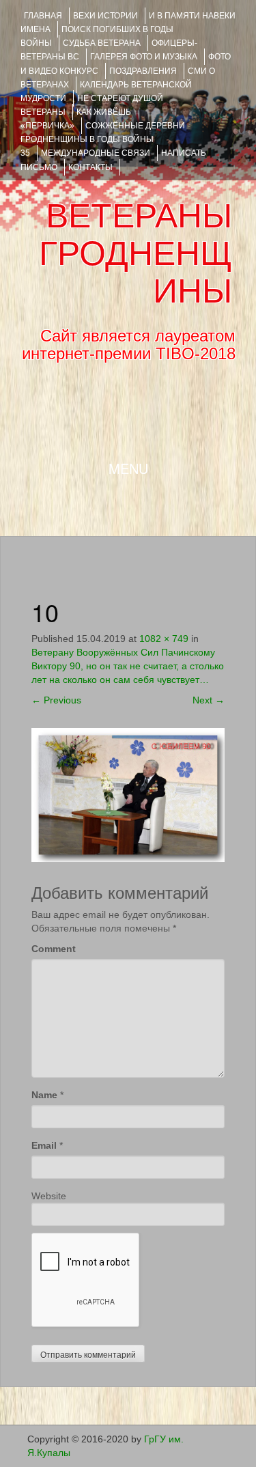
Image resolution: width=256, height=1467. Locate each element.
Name (44, 1094)
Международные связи (95, 153)
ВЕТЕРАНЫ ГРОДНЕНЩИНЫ (135, 253)
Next (209, 700)
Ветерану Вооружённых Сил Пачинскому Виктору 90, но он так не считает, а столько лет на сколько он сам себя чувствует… (127, 666)
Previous (56, 700)
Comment (53, 948)
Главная (43, 15)
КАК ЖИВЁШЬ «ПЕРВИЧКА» (75, 118)
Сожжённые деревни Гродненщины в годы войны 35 (102, 139)
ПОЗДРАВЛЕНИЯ (143, 71)
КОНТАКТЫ (90, 167)
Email (44, 1145)
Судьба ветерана (102, 43)
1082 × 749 (163, 638)
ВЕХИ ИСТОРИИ (105, 15)
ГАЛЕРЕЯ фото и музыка (143, 56)
